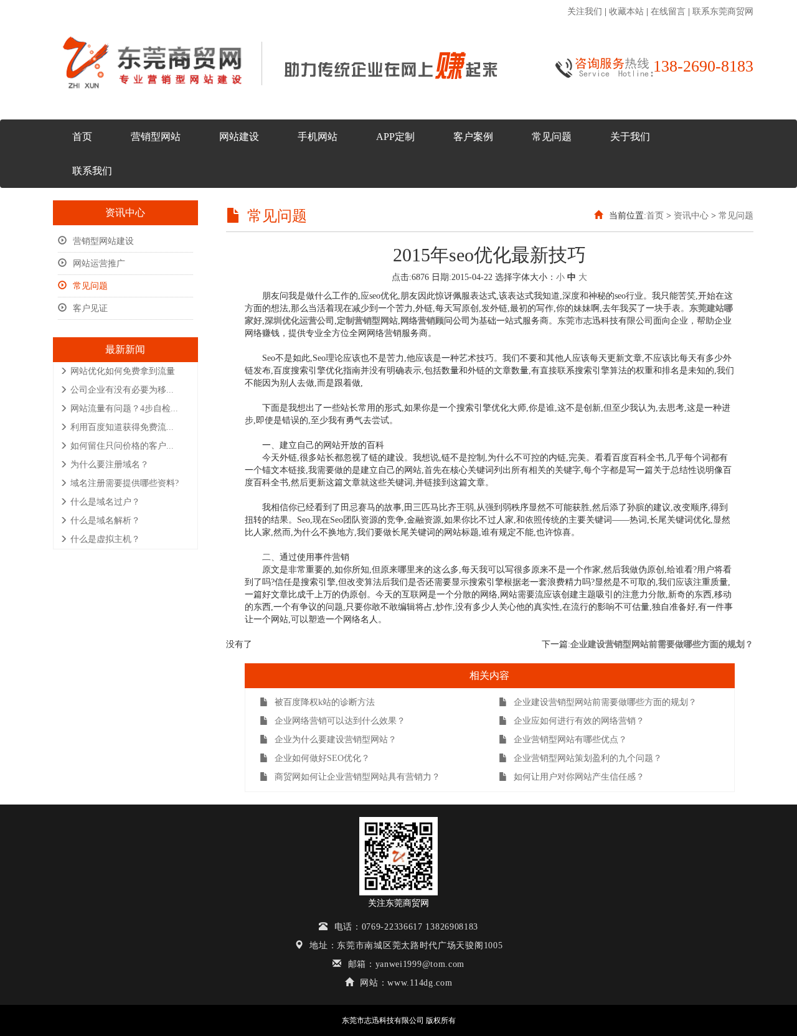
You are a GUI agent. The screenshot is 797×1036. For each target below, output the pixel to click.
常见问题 (552, 136)
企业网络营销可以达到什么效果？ (340, 721)
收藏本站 (626, 11)
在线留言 (668, 11)
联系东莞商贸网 (722, 11)
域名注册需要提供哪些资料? (124, 483)
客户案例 (473, 136)
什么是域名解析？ (105, 520)
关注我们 (584, 11)
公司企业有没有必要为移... (122, 389)
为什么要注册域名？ (109, 464)
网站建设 (239, 136)
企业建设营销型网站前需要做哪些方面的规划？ (661, 644)
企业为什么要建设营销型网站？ (336, 739)
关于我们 (630, 136)
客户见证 (90, 308)
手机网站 (317, 136)
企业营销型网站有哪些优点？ (570, 739)
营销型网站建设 (103, 241)
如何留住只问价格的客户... (122, 445)
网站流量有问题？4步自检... (124, 408)
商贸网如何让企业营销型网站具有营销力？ (357, 777)
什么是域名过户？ (105, 501)
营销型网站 (156, 136)
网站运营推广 (99, 263)
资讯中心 (691, 215)
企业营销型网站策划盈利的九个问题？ (588, 758)
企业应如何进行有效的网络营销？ (579, 721)
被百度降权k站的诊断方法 (325, 702)
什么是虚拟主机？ (105, 539)
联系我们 (92, 171)
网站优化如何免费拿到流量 (122, 371)
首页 (82, 136)
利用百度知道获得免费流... (122, 427)
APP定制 (395, 136)
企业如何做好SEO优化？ (322, 758)
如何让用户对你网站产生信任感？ (579, 777)
